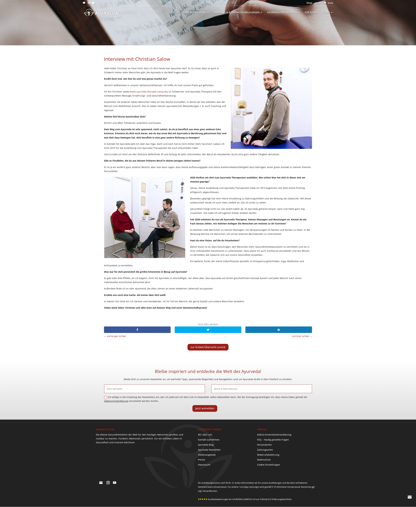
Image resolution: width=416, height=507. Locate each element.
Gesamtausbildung (193, 12)
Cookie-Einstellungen (268, 464)
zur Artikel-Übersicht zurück (208, 347)
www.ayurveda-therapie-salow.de (148, 91)
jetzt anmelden (204, 408)
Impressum (204, 464)
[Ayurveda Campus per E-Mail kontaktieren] (84, 4)
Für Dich (310, 12)
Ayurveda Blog (206, 444)
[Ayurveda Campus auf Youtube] (93, 4)
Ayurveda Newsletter (209, 449)
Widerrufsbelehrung (268, 454)
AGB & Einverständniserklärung (274, 434)
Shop (309, 3)
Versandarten (264, 444)
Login (318, 3)
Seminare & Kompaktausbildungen (237, 12)
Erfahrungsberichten (282, 499)
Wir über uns (205, 434)
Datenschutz (264, 459)
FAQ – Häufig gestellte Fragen (273, 439)
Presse (201, 459)
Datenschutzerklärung (116, 401)
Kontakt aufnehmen (209, 439)
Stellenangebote (207, 454)
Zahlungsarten (265, 449)
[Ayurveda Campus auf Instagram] (89, 4)
